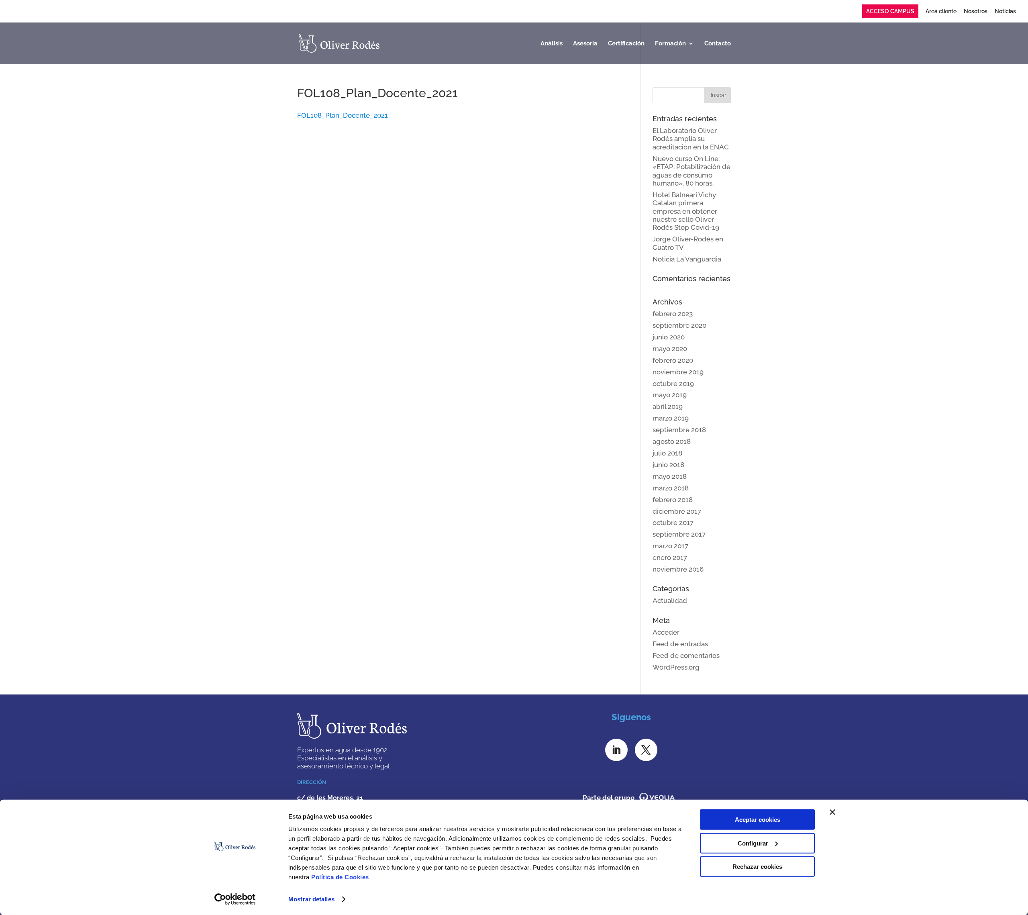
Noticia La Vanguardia (687, 259)
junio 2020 (669, 337)
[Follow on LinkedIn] (616, 750)
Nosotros (975, 11)
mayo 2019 (670, 395)
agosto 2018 (672, 441)
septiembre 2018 (679, 430)
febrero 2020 (673, 360)
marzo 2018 (671, 488)
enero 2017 (670, 557)
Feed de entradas (680, 644)
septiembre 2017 (679, 534)
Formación (670, 44)
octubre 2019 (673, 384)
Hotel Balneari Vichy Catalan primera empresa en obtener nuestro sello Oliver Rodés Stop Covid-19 (686, 211)
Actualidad (670, 600)
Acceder (666, 632)
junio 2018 (668, 465)
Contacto (717, 44)
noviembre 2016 (678, 569)
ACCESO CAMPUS (890, 11)
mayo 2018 (670, 476)
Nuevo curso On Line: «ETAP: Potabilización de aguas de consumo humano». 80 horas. (691, 171)
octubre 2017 (673, 523)
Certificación (626, 44)
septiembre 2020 (679, 325)
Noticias (1005, 11)
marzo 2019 (671, 418)
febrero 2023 (673, 314)
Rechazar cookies (757, 866)
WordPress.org (676, 667)
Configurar (753, 842)
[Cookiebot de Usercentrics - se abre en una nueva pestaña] (235, 899)
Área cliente (941, 11)
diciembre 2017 (677, 511)
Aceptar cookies (757, 819)
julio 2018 (667, 453)
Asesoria (585, 44)
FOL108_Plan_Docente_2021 (342, 115)
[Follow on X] (646, 750)
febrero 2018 (673, 500)
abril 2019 (668, 406)
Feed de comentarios (686, 656)
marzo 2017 (670, 546)
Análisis (552, 44)
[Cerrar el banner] (832, 812)
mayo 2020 (670, 349)
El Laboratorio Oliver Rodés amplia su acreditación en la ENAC (691, 139)
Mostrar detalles (311, 899)
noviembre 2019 (678, 372)
